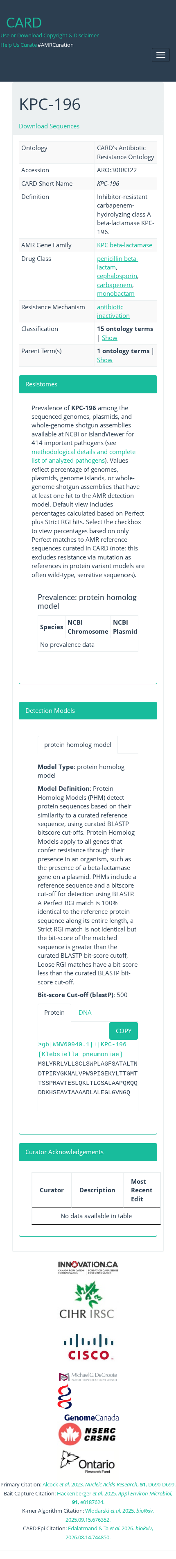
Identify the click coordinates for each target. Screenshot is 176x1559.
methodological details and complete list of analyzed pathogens (83, 455)
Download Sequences (49, 126)
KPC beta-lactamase (124, 245)
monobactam (116, 293)
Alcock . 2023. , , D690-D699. (109, 1484)
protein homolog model (77, 744)
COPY (123, 1031)
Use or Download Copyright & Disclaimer (49, 35)
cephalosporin (117, 276)
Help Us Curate (18, 44)
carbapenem (114, 285)
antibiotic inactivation (113, 311)
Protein (54, 1012)
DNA (85, 1012)
